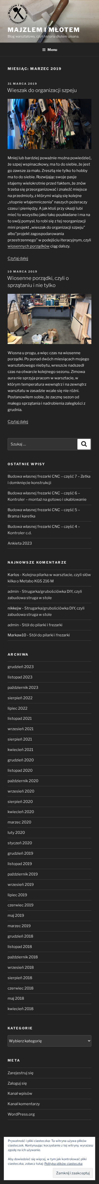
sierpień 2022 (20, 698)
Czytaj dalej (18, 258)
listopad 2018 (20, 946)
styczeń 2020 (20, 843)
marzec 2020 (19, 822)
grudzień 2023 (21, 667)
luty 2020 (16, 832)
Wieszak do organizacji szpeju (42, 90)
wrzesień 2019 (21, 884)
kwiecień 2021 (20, 749)
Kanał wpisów (20, 1093)
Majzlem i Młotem (44, 29)
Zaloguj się (17, 1083)
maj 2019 (16, 915)
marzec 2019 (19, 926)
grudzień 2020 (21, 760)
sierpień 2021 (20, 739)
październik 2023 (23, 687)
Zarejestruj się (21, 1073)
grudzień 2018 (20, 936)
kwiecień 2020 (21, 812)
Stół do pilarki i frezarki (42, 625)
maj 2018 (16, 998)
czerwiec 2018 (21, 988)
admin (13, 591)
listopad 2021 (20, 718)
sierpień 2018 (20, 978)
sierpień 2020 (20, 801)
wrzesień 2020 (21, 791)
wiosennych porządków (29, 246)
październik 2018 (23, 957)
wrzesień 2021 (21, 729)
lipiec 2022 (17, 708)
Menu (52, 49)
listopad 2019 (20, 864)
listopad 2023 (20, 677)
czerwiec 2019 (21, 905)
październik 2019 (23, 874)
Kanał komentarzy (24, 1104)
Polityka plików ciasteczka (63, 1163)
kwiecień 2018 (21, 1009)
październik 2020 (23, 781)
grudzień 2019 (20, 853)
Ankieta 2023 (20, 543)
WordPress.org (21, 1114)
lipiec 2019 (17, 895)
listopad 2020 (20, 770)
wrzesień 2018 (21, 967)
